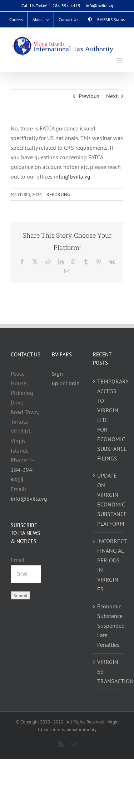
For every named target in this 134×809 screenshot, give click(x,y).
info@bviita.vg (99, 5)
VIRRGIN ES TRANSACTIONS (108, 671)
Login (73, 383)
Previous (89, 95)
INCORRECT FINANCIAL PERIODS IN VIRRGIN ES (108, 565)
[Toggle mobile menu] (119, 60)
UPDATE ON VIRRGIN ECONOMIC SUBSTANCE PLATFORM (108, 499)
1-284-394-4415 (23, 470)
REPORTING (58, 194)
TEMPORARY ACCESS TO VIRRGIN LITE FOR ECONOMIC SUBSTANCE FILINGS (108, 420)
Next (112, 95)
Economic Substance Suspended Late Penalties (108, 625)
